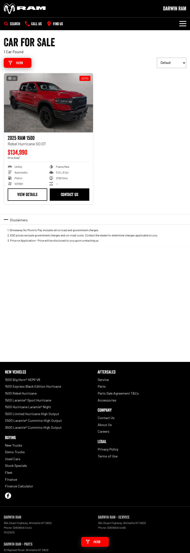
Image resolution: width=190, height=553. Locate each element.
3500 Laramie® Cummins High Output (33, 427)
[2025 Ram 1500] (48, 103)
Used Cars (12, 459)
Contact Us (69, 194)
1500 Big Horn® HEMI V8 (22, 379)
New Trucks (13, 445)
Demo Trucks (15, 452)
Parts (102, 386)
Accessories (107, 400)
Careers (103, 431)
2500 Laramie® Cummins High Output (33, 420)
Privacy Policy (108, 449)
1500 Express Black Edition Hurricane (33, 386)
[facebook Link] (8, 496)
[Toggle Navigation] (182, 24)
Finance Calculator (19, 486)
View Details (27, 194)
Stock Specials (16, 465)
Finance (11, 479)
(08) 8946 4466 (116, 527)
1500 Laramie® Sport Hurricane (28, 400)
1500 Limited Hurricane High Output (32, 414)
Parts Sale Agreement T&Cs (118, 393)
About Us (105, 425)
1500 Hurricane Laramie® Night (28, 407)
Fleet (8, 472)
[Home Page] (25, 8)
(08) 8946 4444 (22, 527)
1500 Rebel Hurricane (21, 393)
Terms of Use (108, 456)
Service (103, 379)
